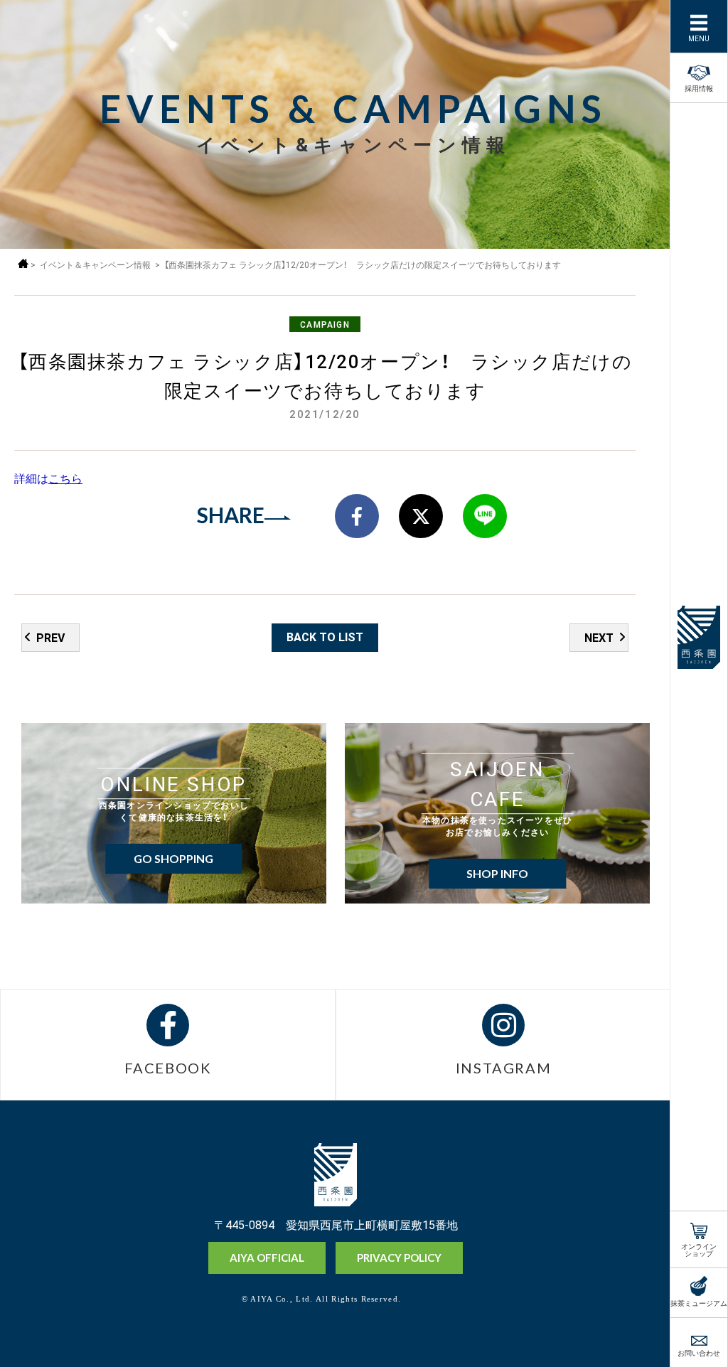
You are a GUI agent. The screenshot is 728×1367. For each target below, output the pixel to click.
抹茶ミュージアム (698, 1302)
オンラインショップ (699, 1248)
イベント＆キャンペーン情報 (95, 265)
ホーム (23, 263)
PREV (50, 636)
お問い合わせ (699, 1351)
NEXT (599, 636)
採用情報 (699, 87)
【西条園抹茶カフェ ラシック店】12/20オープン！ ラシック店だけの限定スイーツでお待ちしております (362, 265)
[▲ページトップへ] (636, 1332)
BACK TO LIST (325, 636)
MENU (699, 37)
